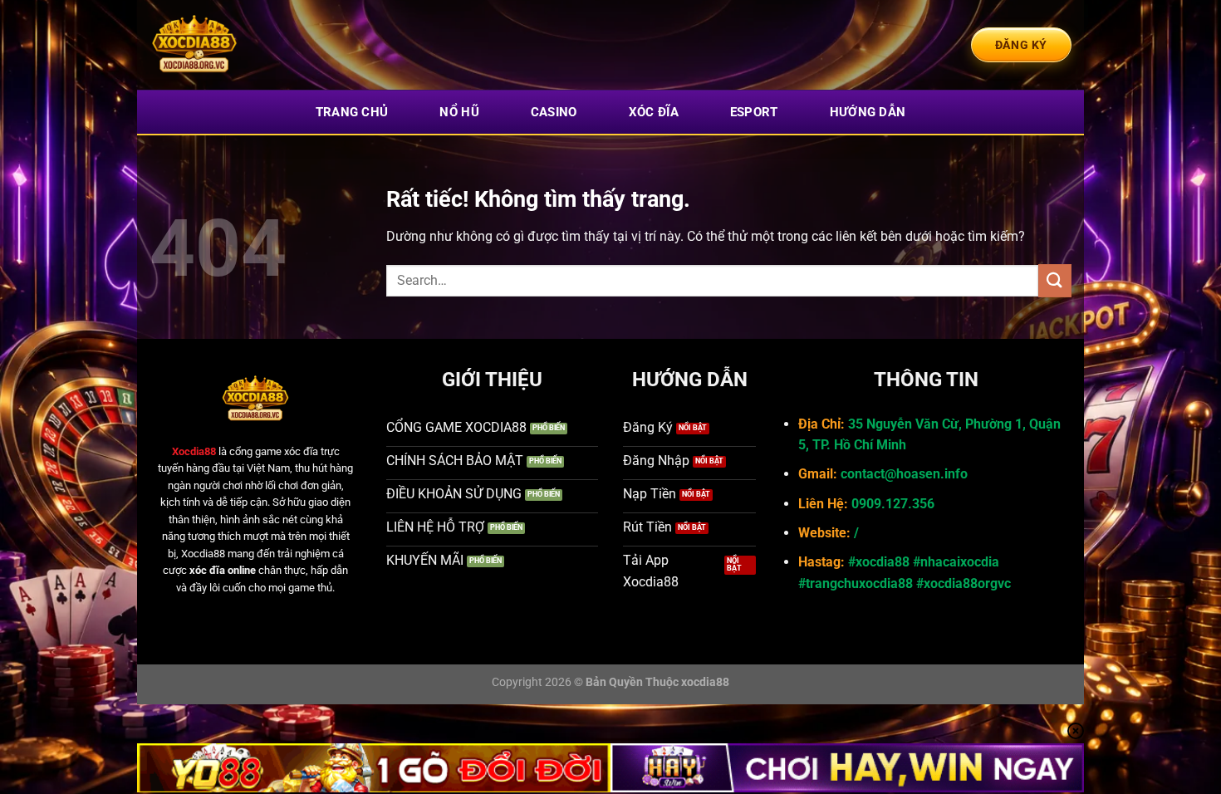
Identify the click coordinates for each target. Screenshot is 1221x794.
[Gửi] (1054, 280)
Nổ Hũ (459, 112)
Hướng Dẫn (868, 112)
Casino (554, 112)
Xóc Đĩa (654, 112)
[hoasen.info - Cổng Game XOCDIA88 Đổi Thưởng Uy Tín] (233, 45)
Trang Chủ (352, 112)
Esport (754, 112)
